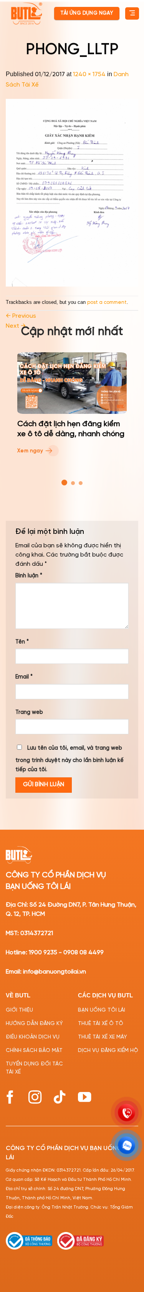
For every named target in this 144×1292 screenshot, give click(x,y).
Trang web (29, 712)
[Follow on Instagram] (34, 1097)
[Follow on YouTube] (84, 1097)
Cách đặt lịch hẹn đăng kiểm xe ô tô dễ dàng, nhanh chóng (70, 429)
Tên (22, 642)
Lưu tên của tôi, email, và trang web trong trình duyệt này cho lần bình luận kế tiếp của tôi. (69, 759)
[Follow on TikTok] (59, 1097)
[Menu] (132, 13)
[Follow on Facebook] (10, 1097)
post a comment (107, 302)
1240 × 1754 (89, 74)
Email (24, 677)
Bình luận (28, 576)
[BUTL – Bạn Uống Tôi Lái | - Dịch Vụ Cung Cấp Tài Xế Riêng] (26, 13)
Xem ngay (31, 450)
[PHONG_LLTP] (72, 192)
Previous (21, 316)
